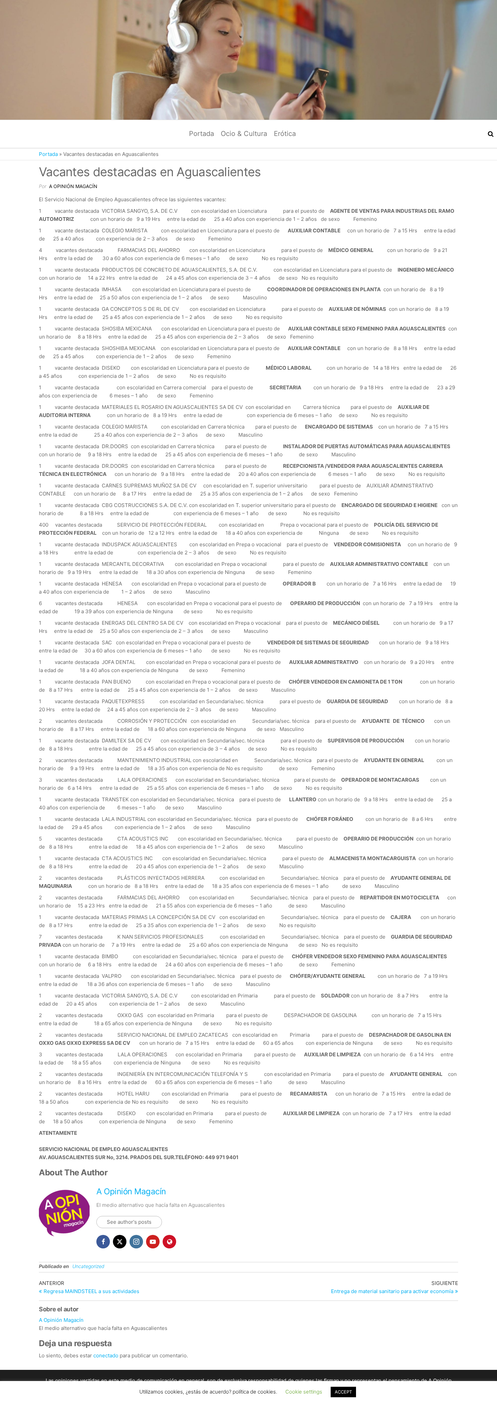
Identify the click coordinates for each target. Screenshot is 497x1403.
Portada (201, 134)
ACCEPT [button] (343, 1397)
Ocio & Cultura (244, 134)
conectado (105, 1355)
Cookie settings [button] (303, 1397)
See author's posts (129, 1222)
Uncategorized (88, 1266)
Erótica (285, 134)
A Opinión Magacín (73, 186)
